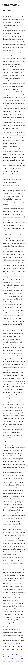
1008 (4, 661)
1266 (21, 658)
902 (8, 654)
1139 (4, 654)
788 (3, 650)
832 (3, 656)
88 (3, 658)
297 (12, 656)
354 (21, 656)
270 (3, 652)
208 (22, 661)
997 (17, 656)
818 (7, 658)
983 (3, 663)
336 (9, 661)
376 (17, 654)
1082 (22, 654)
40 (12, 661)
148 (8, 656)
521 (18, 650)
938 (8, 650)
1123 (16, 658)
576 (22, 650)
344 (11, 652)
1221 (17, 661)
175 (16, 652)
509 (20, 652)
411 (12, 658)
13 (12, 654)
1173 (13, 650)
